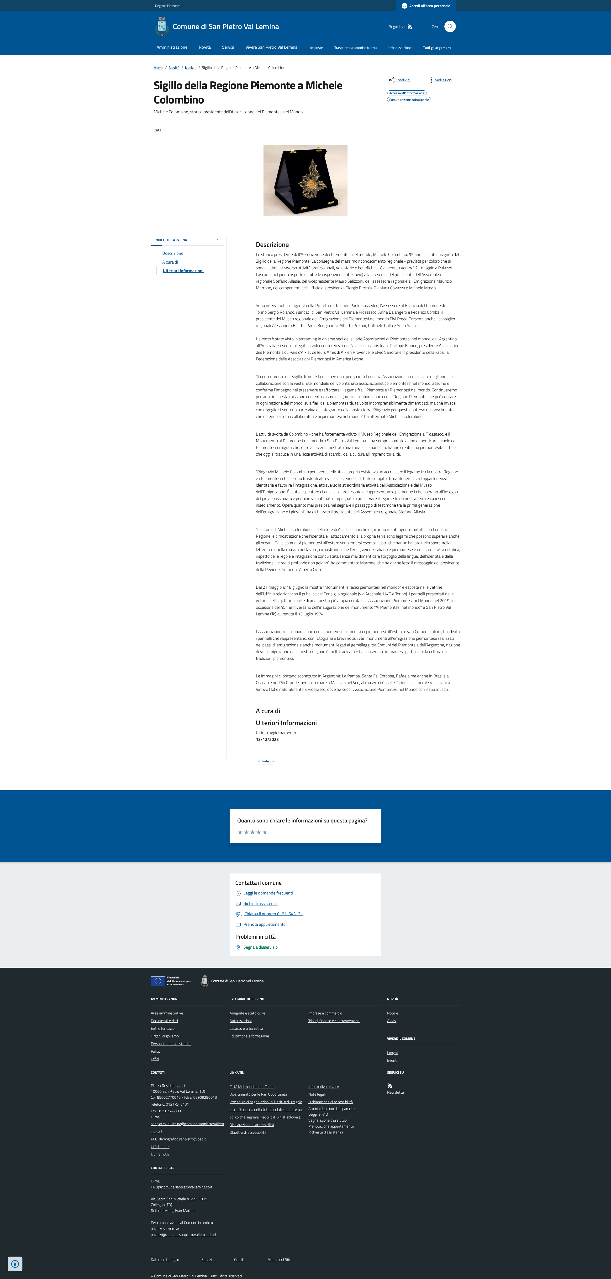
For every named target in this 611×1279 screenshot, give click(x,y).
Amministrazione (172, 47)
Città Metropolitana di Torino (252, 1086)
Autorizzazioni (241, 1021)
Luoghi (392, 1052)
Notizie (190, 67)
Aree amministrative (167, 1013)
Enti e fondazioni (164, 1028)
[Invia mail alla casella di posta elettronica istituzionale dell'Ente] (187, 1127)
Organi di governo (165, 1036)
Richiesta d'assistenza (325, 1132)
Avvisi (391, 1021)
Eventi (392, 1060)
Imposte (316, 47)
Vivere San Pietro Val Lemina (271, 47)
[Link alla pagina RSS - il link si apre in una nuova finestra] (410, 27)
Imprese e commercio (325, 1013)
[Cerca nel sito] (448, 26)
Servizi (228, 47)
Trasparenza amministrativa (355, 47)
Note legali (317, 1094)
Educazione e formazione (249, 1036)
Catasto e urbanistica (246, 1028)
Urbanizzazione (400, 47)
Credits (239, 1259)
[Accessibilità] (15, 1264)
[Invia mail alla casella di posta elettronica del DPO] (181, 1187)
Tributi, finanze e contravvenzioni (334, 1021)
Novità (205, 47)
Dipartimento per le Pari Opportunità (258, 1094)
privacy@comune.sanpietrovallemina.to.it (183, 1234)
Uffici (155, 1059)
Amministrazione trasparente (331, 1108)
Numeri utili (160, 1154)
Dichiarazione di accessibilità (252, 1125)
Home (158, 67)
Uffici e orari (160, 1146)
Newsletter (396, 1092)
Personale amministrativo (171, 1043)
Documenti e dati (164, 1021)
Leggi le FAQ (318, 1114)
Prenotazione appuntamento (331, 1126)
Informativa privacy (323, 1086)
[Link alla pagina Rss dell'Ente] (390, 1086)
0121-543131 (177, 1104)
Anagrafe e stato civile (247, 1013)
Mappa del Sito (279, 1259)
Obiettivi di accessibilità (248, 1132)
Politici (156, 1051)
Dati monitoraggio (165, 1259)
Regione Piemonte (167, 5)
